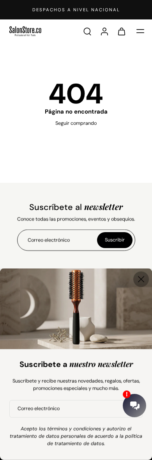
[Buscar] (87, 31)
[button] (140, 31)
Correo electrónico (39, 409)
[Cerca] (141, 279)
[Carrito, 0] (121, 31)
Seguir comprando (76, 123)
